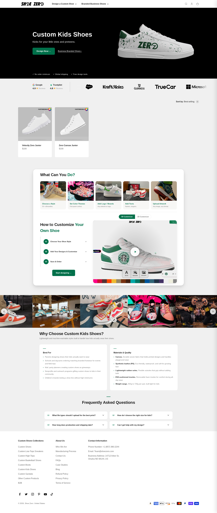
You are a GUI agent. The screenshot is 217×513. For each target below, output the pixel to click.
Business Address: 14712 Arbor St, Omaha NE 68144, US (103, 457)
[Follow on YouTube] (45, 494)
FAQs (58, 460)
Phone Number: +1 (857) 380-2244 (103, 447)
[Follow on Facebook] (19, 494)
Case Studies (62, 465)
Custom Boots (24, 465)
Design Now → (44, 51)
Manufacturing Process (66, 451)
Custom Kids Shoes (27, 469)
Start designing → (64, 273)
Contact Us (61, 456)
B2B (20, 483)
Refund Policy (62, 474)
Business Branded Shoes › (70, 51)
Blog (58, 469)
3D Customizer (127, 217)
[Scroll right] (213, 311)
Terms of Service (63, 483)
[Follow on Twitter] (26, 494)
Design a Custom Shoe (63, 4)
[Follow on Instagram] (32, 494)
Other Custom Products (28, 478)
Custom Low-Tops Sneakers (30, 451)
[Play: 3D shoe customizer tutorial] (135, 251)
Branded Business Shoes (94, 4)
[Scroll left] (4, 311)
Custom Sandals (25, 474)
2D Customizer (143, 217)
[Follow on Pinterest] (39, 494)
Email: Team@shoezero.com (101, 451)
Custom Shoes (24, 447)
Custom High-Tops (26, 456)
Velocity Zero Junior (31, 145)
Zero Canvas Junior (68, 145)
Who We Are (61, 447)
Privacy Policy (62, 478)
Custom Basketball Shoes (29, 460)
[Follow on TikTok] (51, 494)
